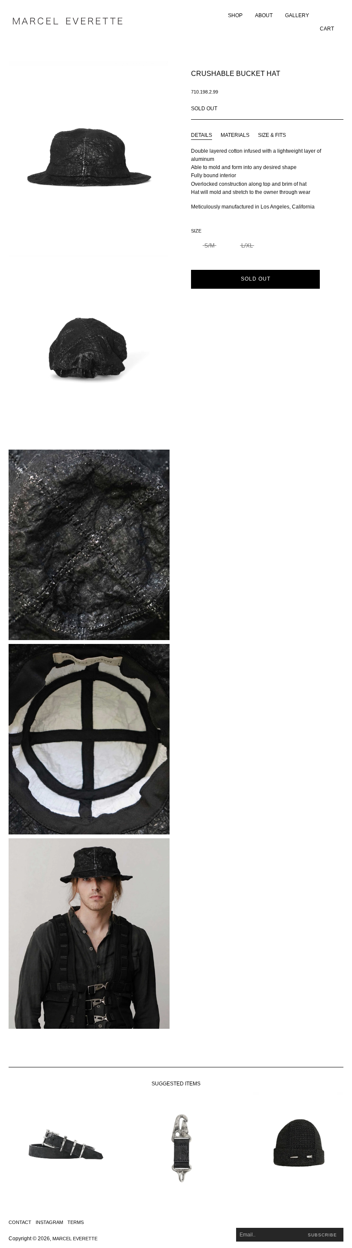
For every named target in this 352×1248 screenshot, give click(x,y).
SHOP (235, 15)
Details (201, 135)
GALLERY (297, 15)
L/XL (247, 245)
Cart (327, 29)
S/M (209, 245)
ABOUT (264, 15)
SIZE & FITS (272, 135)
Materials (235, 135)
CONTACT (20, 1222)
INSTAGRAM (49, 1222)
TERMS (75, 1222)
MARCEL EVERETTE (74, 1238)
